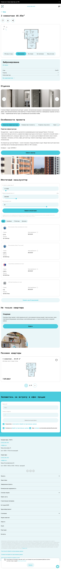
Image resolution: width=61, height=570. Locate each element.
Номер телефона (7, 411)
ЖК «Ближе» (5, 65)
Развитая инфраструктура (10, 124)
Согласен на (17, 428)
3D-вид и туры (8, 54)
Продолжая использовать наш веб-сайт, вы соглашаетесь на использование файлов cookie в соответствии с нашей (28, 560)
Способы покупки (5, 492)
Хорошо (30, 565)
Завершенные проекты (6, 484)
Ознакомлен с (21, 424)
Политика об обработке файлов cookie (10, 557)
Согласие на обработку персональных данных (12, 554)
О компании (4, 513)
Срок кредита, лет (6, 201)
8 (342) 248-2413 (31, 6)
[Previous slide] (4, 99)
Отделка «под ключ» (44, 124)
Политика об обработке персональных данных (12, 551)
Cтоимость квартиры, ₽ (8, 185)
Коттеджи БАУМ (5, 505)
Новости (3, 521)
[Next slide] (57, 99)
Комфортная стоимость (28, 124)
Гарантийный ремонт (6, 509)
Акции (2, 526)
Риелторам (3, 530)
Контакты (3, 534)
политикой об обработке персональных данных (25, 424)
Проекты (3, 476)
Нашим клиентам (5, 517)
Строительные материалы (7, 501)
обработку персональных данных (20, 428)
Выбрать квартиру (30, 152)
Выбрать (30, 326)
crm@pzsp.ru (4, 445)
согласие (37, 428)
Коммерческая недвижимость (8, 488)
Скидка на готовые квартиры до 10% (10, 2)
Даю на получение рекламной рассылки (44, 428)
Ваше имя (5, 404)
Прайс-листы (4, 496)
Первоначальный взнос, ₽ (8, 193)
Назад (4, 12)
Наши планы (4, 480)
